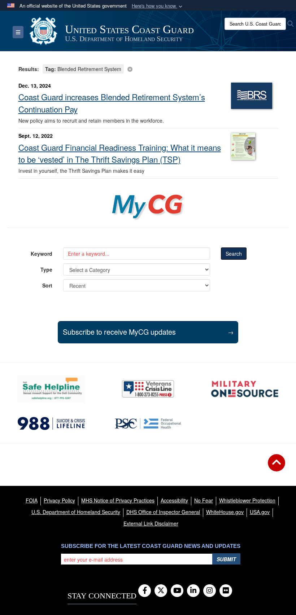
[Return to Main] (276, 467)
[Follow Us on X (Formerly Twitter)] (160, 590)
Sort (47, 285)
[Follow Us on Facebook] (144, 590)
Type (46, 269)
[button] (158, 6)
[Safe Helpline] (51, 389)
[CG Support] (244, 389)
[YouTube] (177, 590)
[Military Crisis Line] (148, 389)
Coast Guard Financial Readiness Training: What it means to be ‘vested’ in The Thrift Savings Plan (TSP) (119, 153)
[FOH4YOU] (148, 423)
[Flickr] (225, 590)
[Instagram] (209, 590)
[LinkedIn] (193, 590)
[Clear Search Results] (148, 68)
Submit (226, 559)
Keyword (41, 253)
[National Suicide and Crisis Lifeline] (51, 423)
